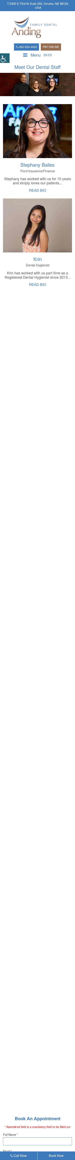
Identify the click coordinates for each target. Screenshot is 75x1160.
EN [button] (45, 55)
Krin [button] (37, 258)
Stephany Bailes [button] (37, 164)
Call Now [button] (20, 1155)
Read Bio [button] (37, 190)
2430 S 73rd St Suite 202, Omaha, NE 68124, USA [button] (39, 6)
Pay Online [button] (51, 47)
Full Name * (10, 1134)
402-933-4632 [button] (27, 47)
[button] (5, 58)
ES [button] (50, 55)
